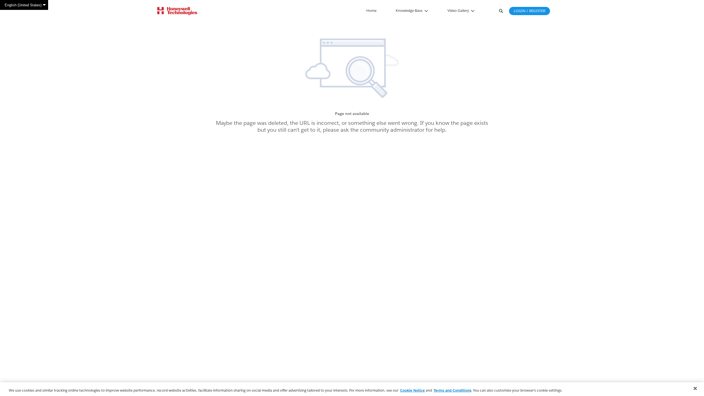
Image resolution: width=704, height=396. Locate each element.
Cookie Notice (412, 390)
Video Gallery (458, 10)
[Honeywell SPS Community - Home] (177, 11)
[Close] (695, 389)
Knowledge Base (409, 10)
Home (371, 10)
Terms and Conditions (452, 390)
